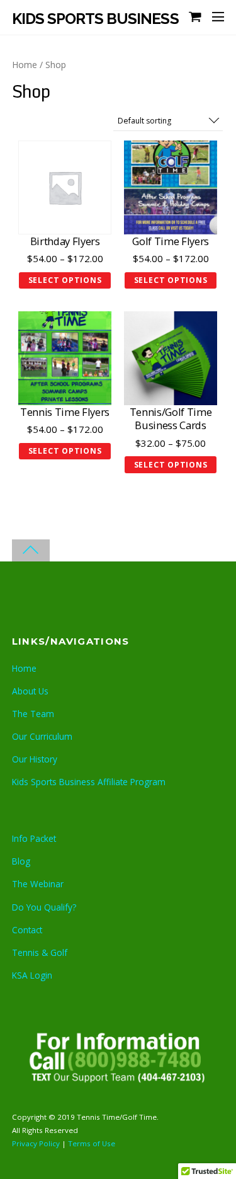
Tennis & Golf (39, 952)
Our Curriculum (42, 736)
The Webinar (38, 884)
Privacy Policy (37, 1143)
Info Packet (34, 838)
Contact (27, 930)
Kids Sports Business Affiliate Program (89, 782)
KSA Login (32, 975)
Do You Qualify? (44, 907)
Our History (34, 759)
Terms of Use (91, 1143)
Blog (21, 861)
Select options (65, 280)
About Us (30, 691)
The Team (33, 714)
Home (24, 65)
